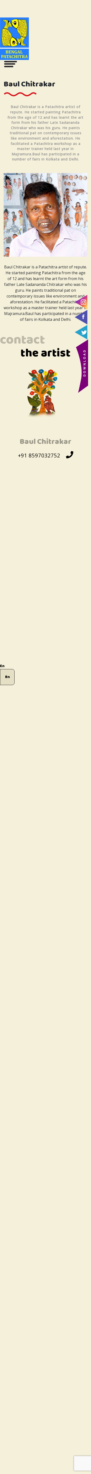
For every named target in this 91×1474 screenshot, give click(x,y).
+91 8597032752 (39, 455)
